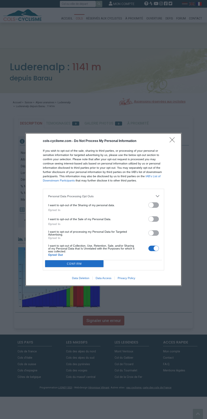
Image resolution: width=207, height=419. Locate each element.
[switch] (153, 205)
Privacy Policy (126, 278)
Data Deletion (80, 278)
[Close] (173, 141)
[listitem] (103, 196)
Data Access (103, 278)
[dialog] (103, 209)
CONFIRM (74, 263)
